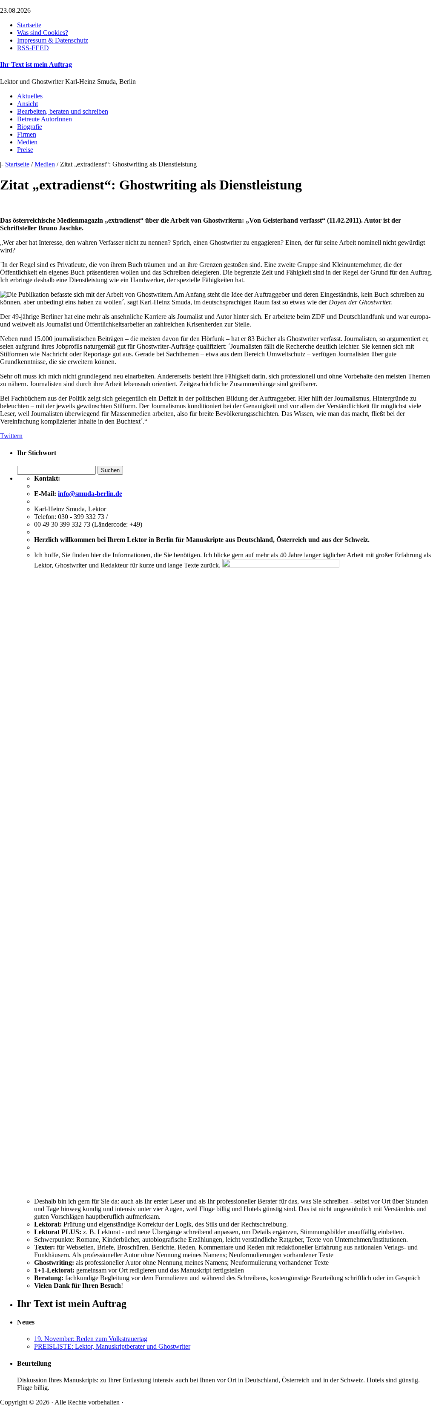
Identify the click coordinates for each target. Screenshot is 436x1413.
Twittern (11, 435)
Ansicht (27, 103)
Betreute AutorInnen (44, 119)
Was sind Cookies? (42, 32)
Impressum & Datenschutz (52, 40)
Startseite (29, 25)
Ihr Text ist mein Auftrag (36, 64)
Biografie (29, 126)
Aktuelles (30, 96)
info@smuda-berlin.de (90, 493)
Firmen (26, 134)
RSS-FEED (33, 48)
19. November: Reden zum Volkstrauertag (90, 1338)
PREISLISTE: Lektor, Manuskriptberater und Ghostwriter (112, 1346)
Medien (27, 142)
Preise (25, 149)
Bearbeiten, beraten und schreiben (62, 111)
